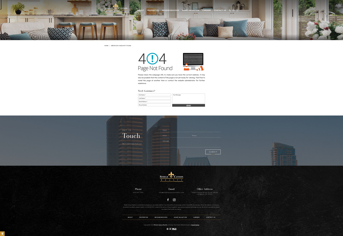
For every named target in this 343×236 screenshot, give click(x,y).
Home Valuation (190, 10)
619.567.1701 (138, 192)
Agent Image (195, 225)
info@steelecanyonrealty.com (171, 192)
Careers (206, 10)
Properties (153, 10)
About (140, 10)
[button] (2, 233)
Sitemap (170, 225)
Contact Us (220, 10)
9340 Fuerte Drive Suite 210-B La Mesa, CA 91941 (205, 193)
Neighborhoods (170, 10)
